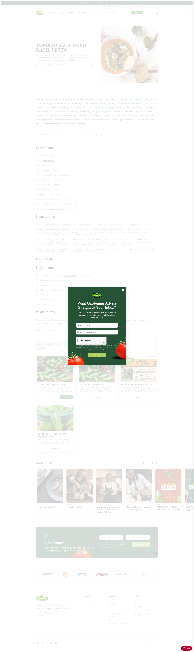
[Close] (123, 290)
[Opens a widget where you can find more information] (186, 648)
